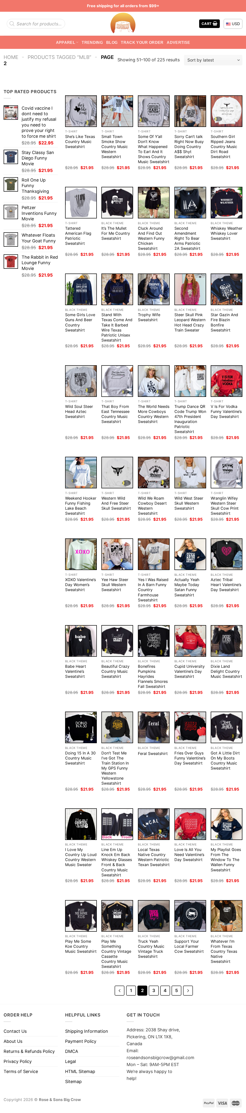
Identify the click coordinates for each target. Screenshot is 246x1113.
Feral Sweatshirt (153, 753)
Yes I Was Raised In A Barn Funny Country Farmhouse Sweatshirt (153, 589)
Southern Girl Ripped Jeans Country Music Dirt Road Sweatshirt (224, 146)
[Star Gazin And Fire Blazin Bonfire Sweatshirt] (226, 289)
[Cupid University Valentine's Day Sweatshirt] (190, 641)
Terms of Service (21, 1071)
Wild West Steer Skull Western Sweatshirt (188, 503)
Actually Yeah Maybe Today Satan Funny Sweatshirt (186, 587)
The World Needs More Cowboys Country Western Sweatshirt (153, 414)
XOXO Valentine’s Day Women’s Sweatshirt (80, 584)
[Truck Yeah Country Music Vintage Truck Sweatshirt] (153, 916)
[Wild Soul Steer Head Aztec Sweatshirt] (81, 381)
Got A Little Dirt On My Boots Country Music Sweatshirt (225, 761)
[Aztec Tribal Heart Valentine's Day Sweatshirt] (226, 554)
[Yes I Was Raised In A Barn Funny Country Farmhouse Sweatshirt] (153, 554)
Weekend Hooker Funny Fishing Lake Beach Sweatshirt (80, 506)
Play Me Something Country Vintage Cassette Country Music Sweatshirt (116, 954)
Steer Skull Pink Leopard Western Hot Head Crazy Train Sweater (189, 322)
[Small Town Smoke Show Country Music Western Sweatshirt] (117, 111)
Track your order (142, 42)
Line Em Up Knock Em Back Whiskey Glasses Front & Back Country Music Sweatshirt (116, 862)
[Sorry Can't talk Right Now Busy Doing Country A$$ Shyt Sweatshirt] (190, 111)
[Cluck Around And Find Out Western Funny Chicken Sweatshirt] (153, 202)
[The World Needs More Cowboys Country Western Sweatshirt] (153, 381)
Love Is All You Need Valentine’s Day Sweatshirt (189, 854)
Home (11, 57)
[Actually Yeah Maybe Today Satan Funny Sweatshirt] (190, 554)
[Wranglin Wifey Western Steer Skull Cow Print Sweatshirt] (226, 472)
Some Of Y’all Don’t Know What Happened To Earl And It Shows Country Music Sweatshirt (153, 149)
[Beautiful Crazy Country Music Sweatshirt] (117, 641)
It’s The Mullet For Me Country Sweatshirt (115, 233)
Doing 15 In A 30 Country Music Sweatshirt (80, 758)
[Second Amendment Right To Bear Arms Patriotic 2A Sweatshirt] (190, 202)
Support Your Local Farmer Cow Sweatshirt (189, 946)
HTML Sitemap (80, 1071)
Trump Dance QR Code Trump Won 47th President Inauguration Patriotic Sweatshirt (190, 419)
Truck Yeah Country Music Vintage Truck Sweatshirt (151, 949)
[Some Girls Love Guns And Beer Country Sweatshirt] (81, 289)
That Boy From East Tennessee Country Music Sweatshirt (115, 414)
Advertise (178, 42)
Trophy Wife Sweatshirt (149, 317)
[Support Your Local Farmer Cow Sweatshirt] (190, 916)
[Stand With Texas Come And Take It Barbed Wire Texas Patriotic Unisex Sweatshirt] (117, 289)
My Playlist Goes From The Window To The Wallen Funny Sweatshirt (226, 859)
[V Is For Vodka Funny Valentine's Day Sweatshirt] (226, 381)
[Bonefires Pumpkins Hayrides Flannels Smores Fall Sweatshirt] (153, 641)
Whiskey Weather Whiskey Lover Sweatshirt (226, 233)
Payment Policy (80, 1041)
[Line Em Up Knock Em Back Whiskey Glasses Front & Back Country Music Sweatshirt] (117, 824)
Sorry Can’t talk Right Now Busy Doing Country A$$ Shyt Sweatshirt (189, 146)
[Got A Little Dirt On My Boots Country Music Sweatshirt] (226, 727)
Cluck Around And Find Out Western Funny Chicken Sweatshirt (151, 238)
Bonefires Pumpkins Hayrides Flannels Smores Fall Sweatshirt (153, 676)
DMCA (71, 1051)
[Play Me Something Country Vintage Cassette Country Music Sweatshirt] (117, 916)
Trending (92, 42)
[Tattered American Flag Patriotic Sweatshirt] (81, 202)
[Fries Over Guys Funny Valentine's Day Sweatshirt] (190, 727)
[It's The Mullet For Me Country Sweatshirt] (117, 202)
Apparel (65, 42)
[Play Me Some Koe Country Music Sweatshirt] (81, 916)
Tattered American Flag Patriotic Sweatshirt (78, 236)
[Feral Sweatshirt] (153, 727)
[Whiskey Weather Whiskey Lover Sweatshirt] (226, 202)
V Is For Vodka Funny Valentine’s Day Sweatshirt (226, 411)
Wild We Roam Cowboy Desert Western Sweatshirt (152, 506)
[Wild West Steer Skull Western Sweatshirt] (190, 472)
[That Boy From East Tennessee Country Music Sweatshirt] (117, 381)
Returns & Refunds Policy (29, 1051)
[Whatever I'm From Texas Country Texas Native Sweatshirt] (226, 916)
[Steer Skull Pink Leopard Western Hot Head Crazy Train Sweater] (190, 289)
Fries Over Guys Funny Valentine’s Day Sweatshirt (189, 758)
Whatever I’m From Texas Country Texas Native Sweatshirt (224, 951)
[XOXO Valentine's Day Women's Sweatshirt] (81, 554)
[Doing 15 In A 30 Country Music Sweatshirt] (81, 727)
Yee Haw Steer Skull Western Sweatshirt (114, 584)
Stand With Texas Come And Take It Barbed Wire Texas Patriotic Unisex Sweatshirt (116, 327)
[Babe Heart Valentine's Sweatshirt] (81, 641)
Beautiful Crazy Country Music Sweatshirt (115, 671)
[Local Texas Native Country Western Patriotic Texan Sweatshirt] (153, 824)
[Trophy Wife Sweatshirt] (153, 289)
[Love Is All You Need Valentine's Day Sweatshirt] (190, 824)
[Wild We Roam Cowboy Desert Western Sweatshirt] (153, 472)
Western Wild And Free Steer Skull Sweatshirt (116, 503)
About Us (13, 1041)
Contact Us (15, 1031)
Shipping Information (86, 1031)
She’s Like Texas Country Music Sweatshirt (80, 141)
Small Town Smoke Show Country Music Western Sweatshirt (114, 146)
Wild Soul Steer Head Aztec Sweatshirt (79, 411)
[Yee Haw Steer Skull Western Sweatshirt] (117, 554)
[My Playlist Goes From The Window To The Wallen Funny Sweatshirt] (226, 824)
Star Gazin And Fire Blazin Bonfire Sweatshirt (224, 322)
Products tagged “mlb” (59, 57)
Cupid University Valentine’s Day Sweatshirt (189, 671)
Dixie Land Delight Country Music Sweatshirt (226, 671)
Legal (70, 1061)
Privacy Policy (18, 1061)
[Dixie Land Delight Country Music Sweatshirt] (226, 641)
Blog (111, 42)
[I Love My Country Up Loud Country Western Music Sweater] (81, 824)
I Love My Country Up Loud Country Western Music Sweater (81, 857)
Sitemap (73, 1081)
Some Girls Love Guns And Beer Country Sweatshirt (80, 322)
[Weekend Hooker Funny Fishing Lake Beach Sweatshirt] (81, 472)
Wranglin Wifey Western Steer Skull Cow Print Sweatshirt (225, 506)
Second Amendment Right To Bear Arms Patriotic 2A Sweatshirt (187, 238)
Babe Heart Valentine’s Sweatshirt (75, 671)
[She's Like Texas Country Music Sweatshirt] (81, 111)
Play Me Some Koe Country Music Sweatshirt (81, 946)
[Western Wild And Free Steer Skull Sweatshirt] (117, 472)
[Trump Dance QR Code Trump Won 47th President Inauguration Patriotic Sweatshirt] (190, 381)
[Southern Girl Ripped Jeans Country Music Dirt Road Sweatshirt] (226, 111)
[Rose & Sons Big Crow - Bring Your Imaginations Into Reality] (123, 24)
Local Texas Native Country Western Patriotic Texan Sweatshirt (154, 857)
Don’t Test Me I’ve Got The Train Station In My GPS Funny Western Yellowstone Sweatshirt (115, 768)
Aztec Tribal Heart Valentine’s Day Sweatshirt (226, 584)
